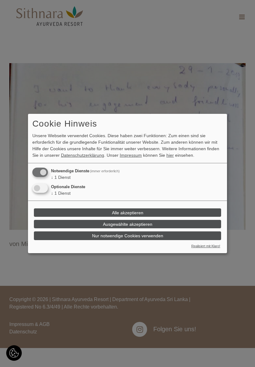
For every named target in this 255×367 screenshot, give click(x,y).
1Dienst (61, 177)
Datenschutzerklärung (82, 155)
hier (170, 155)
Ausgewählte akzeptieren (127, 224)
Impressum (131, 155)
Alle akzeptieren (127, 212)
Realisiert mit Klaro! (205, 246)
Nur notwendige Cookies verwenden (127, 235)
